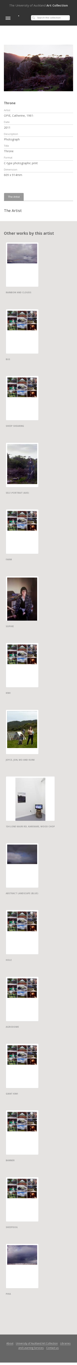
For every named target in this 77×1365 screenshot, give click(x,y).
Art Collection (38, 5)
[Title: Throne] (38, 67)
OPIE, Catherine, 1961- (19, 115)
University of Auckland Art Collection (37, 1343)
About (9, 1343)
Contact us (52, 1347)
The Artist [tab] (14, 197)
